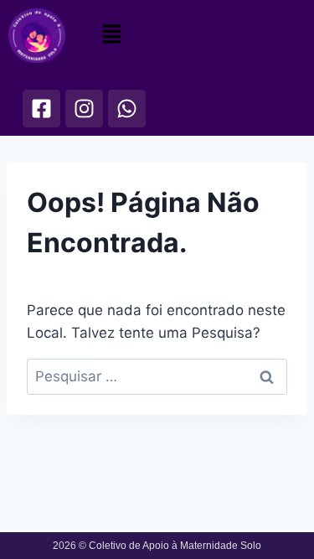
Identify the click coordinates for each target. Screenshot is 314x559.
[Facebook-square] (41, 108)
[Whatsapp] (127, 108)
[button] (111, 34)
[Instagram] (84, 108)
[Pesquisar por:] (157, 376)
